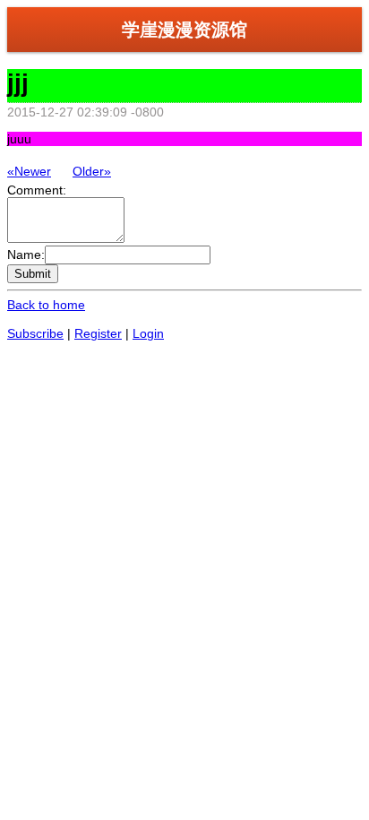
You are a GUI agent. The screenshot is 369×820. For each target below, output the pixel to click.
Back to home (46, 305)
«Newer (29, 171)
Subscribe (35, 333)
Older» (92, 171)
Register (98, 333)
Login (148, 333)
